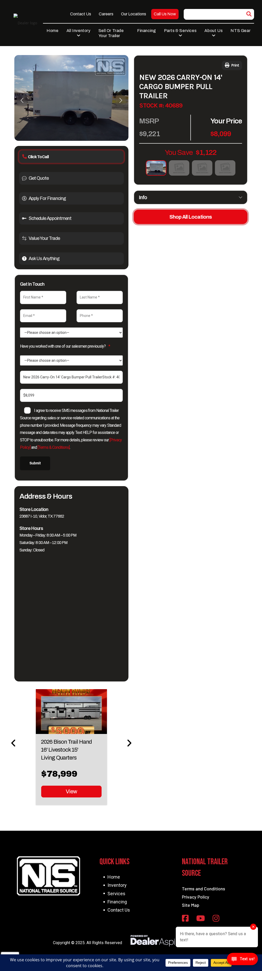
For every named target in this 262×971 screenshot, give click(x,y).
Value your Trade (44, 238)
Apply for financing (47, 198)
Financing (117, 901)
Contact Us (118, 910)
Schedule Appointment (50, 218)
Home (113, 877)
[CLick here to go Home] (48, 875)
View (71, 791)
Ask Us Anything (44, 258)
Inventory (117, 885)
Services (116, 893)
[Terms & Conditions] (54, 447)
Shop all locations (191, 217)
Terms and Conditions (203, 888)
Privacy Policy (195, 897)
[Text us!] (242, 960)
